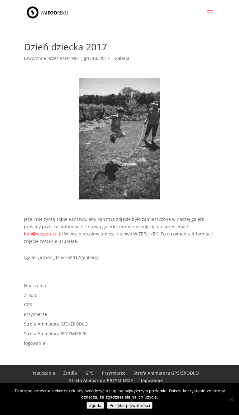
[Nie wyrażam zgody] (231, 399)
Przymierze (35, 314)
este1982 (69, 58)
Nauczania (35, 286)
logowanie (34, 343)
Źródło (30, 295)
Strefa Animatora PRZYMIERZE (55, 333)
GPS (28, 305)
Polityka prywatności (130, 405)
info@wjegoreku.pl (43, 234)
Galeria (122, 58)
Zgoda (95, 405)
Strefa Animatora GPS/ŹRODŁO (56, 324)
